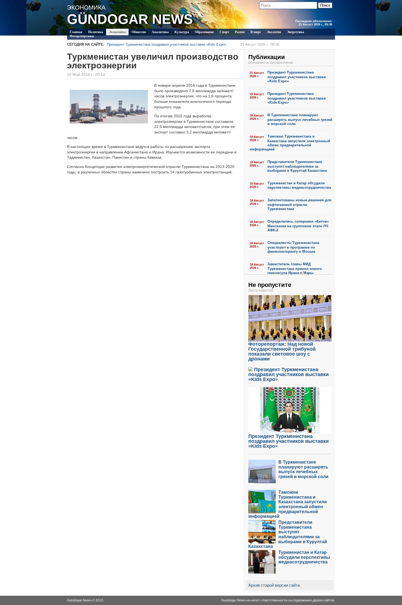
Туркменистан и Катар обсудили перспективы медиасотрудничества (299, 185)
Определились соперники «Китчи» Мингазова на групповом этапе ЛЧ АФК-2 (298, 225)
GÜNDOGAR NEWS (130, 19)
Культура (181, 32)
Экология (274, 32)
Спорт (224, 32)
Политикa (95, 32)
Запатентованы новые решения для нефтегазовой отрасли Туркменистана (299, 204)
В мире (255, 32)
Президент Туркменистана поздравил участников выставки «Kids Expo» (193, 44)
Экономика (117, 32)
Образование (204, 32)
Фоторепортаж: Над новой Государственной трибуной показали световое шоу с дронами (282, 351)
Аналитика (160, 32)
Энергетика (295, 32)
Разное (240, 32)
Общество (139, 32)
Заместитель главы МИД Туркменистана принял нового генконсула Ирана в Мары (294, 268)
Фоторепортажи (82, 36)
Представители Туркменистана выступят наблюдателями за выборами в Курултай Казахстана (297, 166)
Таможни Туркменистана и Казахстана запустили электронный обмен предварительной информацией (290, 142)
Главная (76, 32)
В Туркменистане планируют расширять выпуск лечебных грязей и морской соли (299, 119)
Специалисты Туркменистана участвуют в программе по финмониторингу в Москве (293, 247)
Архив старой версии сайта (274, 585)
